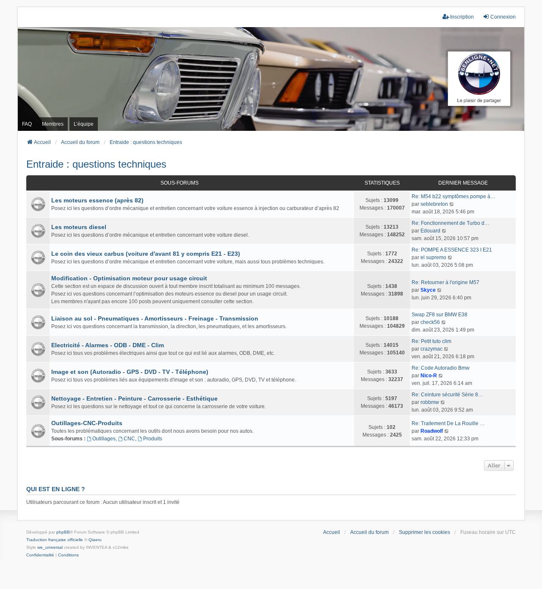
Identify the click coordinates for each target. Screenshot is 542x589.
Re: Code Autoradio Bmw (441, 368)
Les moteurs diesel (78, 227)
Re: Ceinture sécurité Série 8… (447, 395)
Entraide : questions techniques (96, 164)
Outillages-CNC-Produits (86, 423)
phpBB (63, 532)
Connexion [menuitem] (503, 17)
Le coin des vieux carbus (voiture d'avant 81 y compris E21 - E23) (145, 253)
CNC (129, 439)
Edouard (430, 231)
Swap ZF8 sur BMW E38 (439, 315)
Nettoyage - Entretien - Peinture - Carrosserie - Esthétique (134, 398)
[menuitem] (40, 555)
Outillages (104, 439)
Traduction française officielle (54, 539)
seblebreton (434, 204)
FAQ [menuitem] (27, 124)
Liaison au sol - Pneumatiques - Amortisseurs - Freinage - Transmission (154, 318)
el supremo (433, 257)
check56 (430, 322)
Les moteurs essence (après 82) (97, 200)
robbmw (429, 402)
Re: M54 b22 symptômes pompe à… (453, 196)
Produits (152, 439)
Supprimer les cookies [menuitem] (424, 532)
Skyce (428, 290)
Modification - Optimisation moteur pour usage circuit (129, 278)
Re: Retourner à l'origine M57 (445, 282)
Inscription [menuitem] (462, 17)
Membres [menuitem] (53, 124)
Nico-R (428, 376)
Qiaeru (95, 539)
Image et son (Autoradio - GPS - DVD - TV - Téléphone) (129, 371)
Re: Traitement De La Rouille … (448, 423)
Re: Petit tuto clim (431, 341)
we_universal (50, 547)
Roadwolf (431, 431)
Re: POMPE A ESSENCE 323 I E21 (452, 250)
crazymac (431, 349)
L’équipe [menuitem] (84, 124)
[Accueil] (271, 79)
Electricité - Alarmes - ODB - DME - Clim (107, 345)
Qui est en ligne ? (55, 489)
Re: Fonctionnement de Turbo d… (450, 223)
